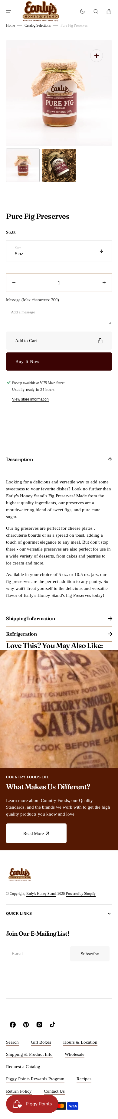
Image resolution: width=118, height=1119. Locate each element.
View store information (30, 399)
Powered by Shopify (81, 894)
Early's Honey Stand (41, 894)
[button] (8, 11)
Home (10, 25)
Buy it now (27, 361)
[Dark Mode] (82, 11)
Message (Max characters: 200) (32, 300)
